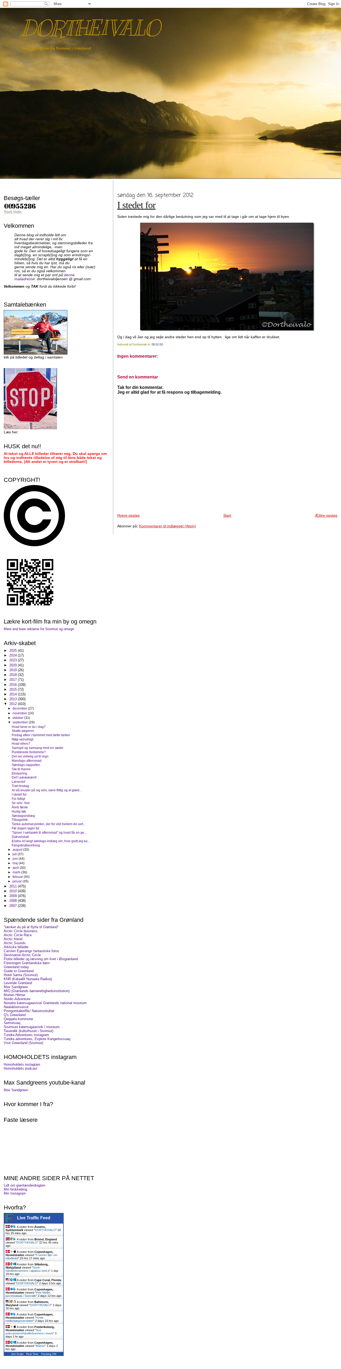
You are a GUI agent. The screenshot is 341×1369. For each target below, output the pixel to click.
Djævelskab (20, 836)
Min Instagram (15, 1193)
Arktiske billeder (16, 947)
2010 (13, 891)
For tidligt (18, 798)
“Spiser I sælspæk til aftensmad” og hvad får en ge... (49, 832)
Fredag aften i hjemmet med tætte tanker (41, 735)
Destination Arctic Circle (22, 955)
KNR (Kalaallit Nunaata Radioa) (28, 979)
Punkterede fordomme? (29, 752)
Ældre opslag (326, 515)
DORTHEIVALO (90, 28)
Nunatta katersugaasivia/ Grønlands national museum (45, 1003)
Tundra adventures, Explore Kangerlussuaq (37, 1039)
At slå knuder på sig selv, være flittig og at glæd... (47, 790)
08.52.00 (157, 344)
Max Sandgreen (16, 987)
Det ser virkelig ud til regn (30, 756)
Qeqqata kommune (18, 1019)
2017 (13, 680)
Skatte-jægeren (23, 730)
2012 (13, 704)
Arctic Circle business (21, 931)
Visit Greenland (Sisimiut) (23, 1043)
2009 (13, 896)
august (18, 849)
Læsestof (18, 781)
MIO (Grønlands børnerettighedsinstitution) (37, 991)
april (16, 868)
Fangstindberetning (26, 845)
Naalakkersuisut (16, 1007)
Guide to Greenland (19, 971)
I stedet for (136, 205)
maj (16, 863)
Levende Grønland (18, 983)
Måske (40, 1345)
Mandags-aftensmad (27, 760)
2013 (13, 699)
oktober (18, 718)
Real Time (32, 1353)
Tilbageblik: (20, 819)
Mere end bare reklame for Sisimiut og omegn (39, 629)
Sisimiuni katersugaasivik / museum (32, 1027)
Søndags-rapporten (26, 765)
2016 (13, 685)
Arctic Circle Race (18, 935)
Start (227, 515)
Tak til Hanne (21, 769)
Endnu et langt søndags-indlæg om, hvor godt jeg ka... (51, 841)
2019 (13, 670)
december (20, 708)
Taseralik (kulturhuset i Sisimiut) (28, 1031)
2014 (13, 694)
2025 (13, 651)
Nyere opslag (128, 515)
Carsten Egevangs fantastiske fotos (31, 951)
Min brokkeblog (15, 1189)
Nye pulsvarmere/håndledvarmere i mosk (29, 1332)
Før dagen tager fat (25, 828)
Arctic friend (13, 939)
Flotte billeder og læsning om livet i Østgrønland (41, 959)
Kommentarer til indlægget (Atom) (167, 526)
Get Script (17, 1353)
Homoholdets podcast (20, 1068)
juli (15, 854)
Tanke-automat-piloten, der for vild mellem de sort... (49, 824)
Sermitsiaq (12, 1023)
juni (16, 859)
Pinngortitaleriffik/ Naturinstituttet (29, 1011)
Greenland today (16, 967)
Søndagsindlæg (23, 815)
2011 (13, 886)
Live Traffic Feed (33, 1218)
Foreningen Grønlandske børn (27, 963)
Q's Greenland (15, 1015)
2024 (13, 655)
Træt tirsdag (20, 786)
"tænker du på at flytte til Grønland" (31, 927)
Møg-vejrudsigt (22, 739)
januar (18, 881)
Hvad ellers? (21, 743)
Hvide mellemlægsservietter (24, 1319)
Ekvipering (19, 773)
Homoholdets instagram (22, 1064)
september (21, 722)
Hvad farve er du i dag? (29, 726)
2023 (13, 660)
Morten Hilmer (14, 995)
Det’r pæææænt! (24, 777)
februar (18, 877)
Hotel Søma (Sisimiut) (21, 975)
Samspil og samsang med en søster (37, 747)
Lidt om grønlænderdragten (24, 1185)
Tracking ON (48, 1353)
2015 (13, 689)
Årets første (20, 807)
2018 (13, 675)
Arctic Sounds (15, 943)
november (20, 713)
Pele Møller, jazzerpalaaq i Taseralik (28, 1294)
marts (17, 872)
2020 (13, 665)
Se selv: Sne (21, 803)
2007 (13, 906)
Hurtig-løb (19, 811)
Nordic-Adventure (17, 999)
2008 (13, 901)
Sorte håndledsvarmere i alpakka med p (27, 1269)
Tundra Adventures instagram (26, 1035)
